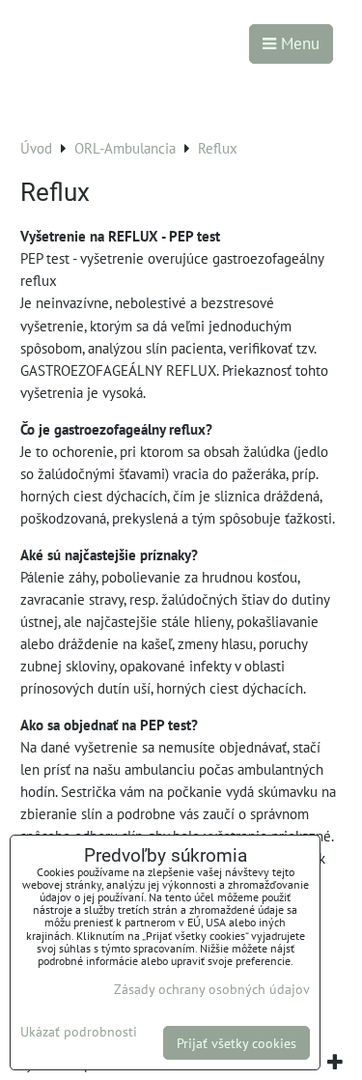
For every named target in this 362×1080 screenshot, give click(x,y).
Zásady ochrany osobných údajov (212, 989)
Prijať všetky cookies (236, 1043)
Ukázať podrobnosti (78, 1031)
